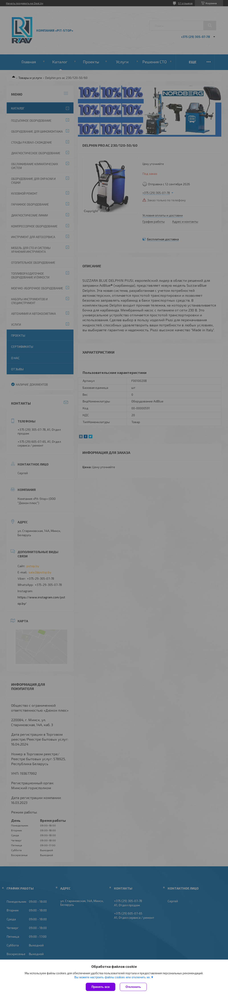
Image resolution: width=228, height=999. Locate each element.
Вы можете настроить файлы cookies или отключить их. (112, 977)
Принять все (101, 987)
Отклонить (133, 987)
